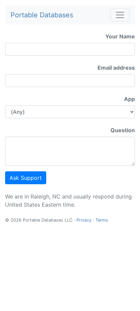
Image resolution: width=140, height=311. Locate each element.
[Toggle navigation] (119, 15)
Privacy (83, 220)
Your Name (120, 36)
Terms (101, 220)
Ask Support (26, 177)
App (129, 99)
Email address (116, 67)
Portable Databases (42, 15)
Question (122, 130)
